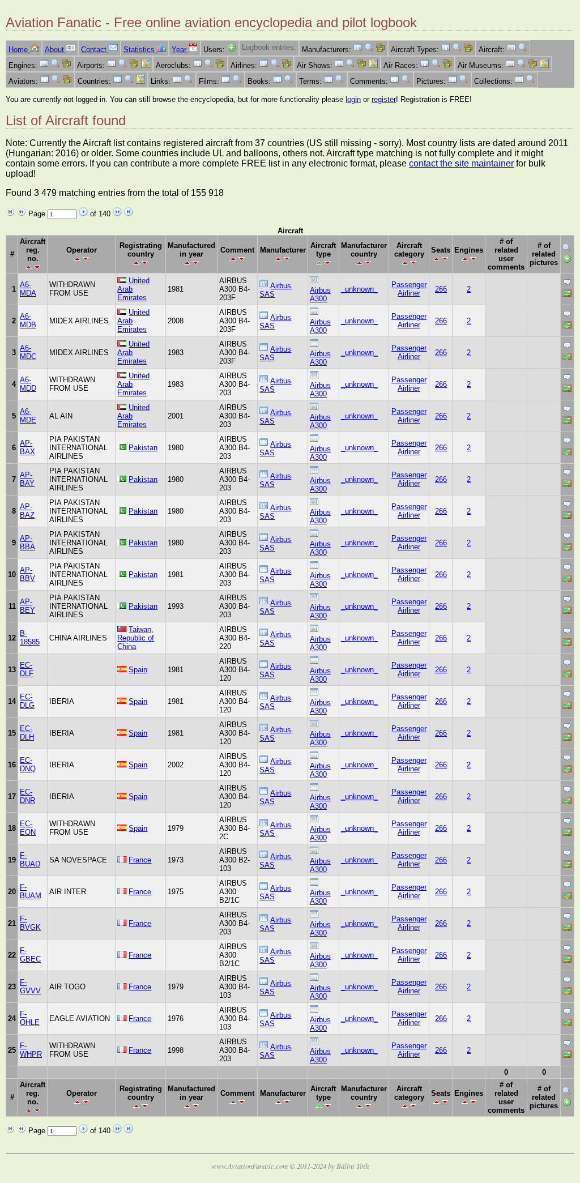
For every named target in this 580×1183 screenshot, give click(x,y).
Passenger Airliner (409, 288)
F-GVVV (30, 986)
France (140, 860)
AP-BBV (27, 574)
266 (441, 289)
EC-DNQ (28, 764)
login (353, 99)
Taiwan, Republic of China (135, 638)
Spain (138, 669)
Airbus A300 (320, 294)
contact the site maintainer (461, 163)
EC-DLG (27, 701)
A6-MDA (28, 288)
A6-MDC (28, 352)
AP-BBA (27, 542)
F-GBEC (30, 954)
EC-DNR (27, 796)
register (384, 99)
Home (19, 49)
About (55, 49)
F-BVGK (30, 923)
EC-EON (28, 827)
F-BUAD (30, 859)
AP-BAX (27, 447)
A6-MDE (28, 415)
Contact (95, 49)
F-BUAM (30, 891)
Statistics (140, 49)
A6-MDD (28, 383)
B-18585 (30, 637)
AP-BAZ (27, 510)
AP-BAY (27, 479)
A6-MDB (28, 320)
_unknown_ (359, 289)
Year (180, 49)
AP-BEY (27, 605)
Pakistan (143, 447)
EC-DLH (27, 732)
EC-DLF (26, 669)
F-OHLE (30, 1018)
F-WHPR (31, 1049)
